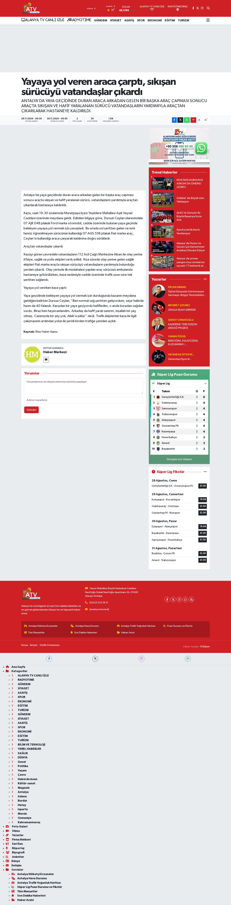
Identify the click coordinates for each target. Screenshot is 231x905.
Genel (21, 761)
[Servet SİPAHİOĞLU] (158, 323)
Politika (22, 766)
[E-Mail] (46, 360)
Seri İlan (17, 843)
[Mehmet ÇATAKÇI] (158, 307)
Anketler (17, 856)
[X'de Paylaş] (180, 120)
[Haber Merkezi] (32, 354)
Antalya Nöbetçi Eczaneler (43, 626)
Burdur (22, 800)
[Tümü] (205, 279)
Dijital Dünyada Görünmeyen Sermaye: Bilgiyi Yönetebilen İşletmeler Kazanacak (186, 293)
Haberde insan (27, 779)
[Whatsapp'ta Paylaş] (187, 120)
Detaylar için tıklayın (179, 459)
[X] (173, 599)
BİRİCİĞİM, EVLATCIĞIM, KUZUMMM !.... (183, 342)
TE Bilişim (205, 646)
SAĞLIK (22, 753)
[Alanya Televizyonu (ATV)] (31, 8)
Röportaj (17, 848)
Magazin (23, 787)
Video (15, 830)
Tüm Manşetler (36, 632)
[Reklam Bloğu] (179, 146)
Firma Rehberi (21, 839)
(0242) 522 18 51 (98, 602)
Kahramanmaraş (28, 822)
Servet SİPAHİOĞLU (180, 320)
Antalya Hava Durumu (87, 626)
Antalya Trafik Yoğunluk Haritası (138, 626)
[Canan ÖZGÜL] (158, 340)
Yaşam (22, 770)
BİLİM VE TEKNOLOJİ (31, 744)
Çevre (21, 774)
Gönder (32, 409)
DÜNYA (22, 757)
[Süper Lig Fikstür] (205, 471)
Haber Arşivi (128, 632)
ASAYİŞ (129, 20)
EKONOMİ (155, 20)
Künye (24, 645)
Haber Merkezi (55, 352)
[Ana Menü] (208, 20)
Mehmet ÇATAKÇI (179, 305)
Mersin (22, 813)
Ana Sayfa (18, 666)
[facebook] (49, 659)
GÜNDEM (100, 20)
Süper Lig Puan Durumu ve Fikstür (39, 887)
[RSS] (191, 599)
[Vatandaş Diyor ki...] (158, 356)
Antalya (23, 792)
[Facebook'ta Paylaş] (174, 120)
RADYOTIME (80, 19)
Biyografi (18, 852)
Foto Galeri (19, 826)
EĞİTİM (170, 20)
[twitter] (95, 659)
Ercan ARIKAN (177, 287)
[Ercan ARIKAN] (158, 291)
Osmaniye (24, 817)
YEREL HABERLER (29, 748)
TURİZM (183, 20)
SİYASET (115, 20)
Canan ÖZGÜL (177, 336)
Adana (22, 796)
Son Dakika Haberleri (85, 632)
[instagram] (141, 659)
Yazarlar (17, 835)
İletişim (34, 645)
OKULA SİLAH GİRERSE (182, 309)
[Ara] (208, 8)
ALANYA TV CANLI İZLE (44, 19)
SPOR (141, 20)
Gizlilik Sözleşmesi (50, 645)
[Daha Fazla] (193, 120)
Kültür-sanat (26, 783)
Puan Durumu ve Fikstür (180, 626)
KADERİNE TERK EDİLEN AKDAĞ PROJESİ (182, 326)
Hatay (21, 805)
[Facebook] (167, 599)
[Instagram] (179, 599)
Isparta (22, 809)
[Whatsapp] (185, 599)
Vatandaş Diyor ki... (181, 354)
